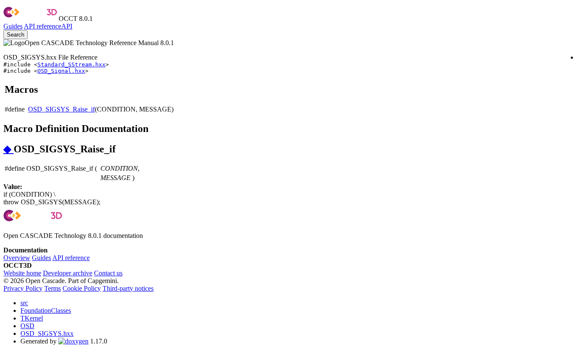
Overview (16, 257)
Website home (22, 273)
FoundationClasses (45, 310)
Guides (13, 26)
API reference (71, 257)
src (24, 302)
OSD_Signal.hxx (61, 71)
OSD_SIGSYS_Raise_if (61, 109)
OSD (27, 325)
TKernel (31, 318)
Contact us (108, 273)
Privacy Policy (23, 288)
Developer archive (67, 273)
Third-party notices (128, 288)
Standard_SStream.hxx (71, 64)
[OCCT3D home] (30, 18)
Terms (52, 288)
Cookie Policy (82, 288)
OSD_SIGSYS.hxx (47, 333)
